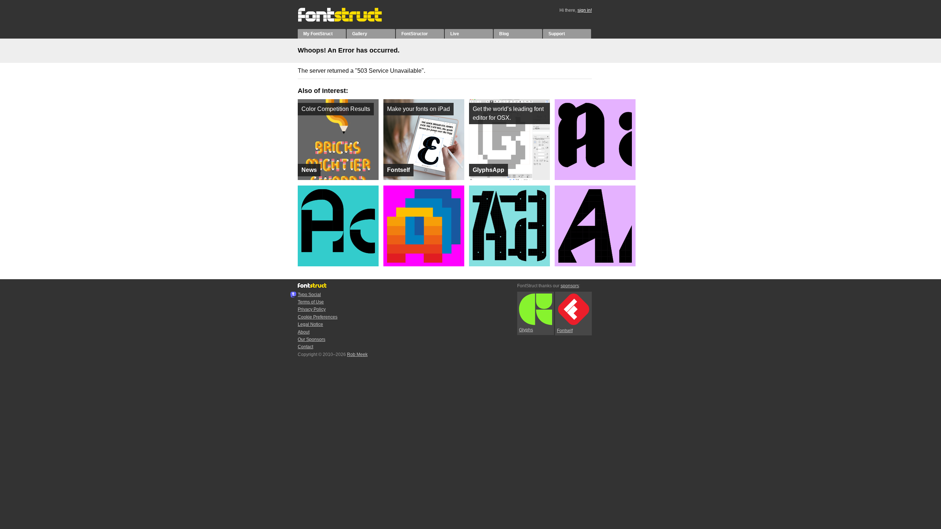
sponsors (570, 285)
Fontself (565, 330)
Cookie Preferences (317, 317)
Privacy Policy (312, 309)
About (304, 332)
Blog (504, 33)
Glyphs (526, 329)
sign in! (584, 10)
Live (454, 33)
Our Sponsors (311, 339)
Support (556, 33)
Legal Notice (310, 324)
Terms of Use (311, 302)
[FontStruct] (347, 20)
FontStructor (414, 33)
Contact (305, 346)
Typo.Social (309, 294)
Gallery (359, 33)
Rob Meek (357, 354)
